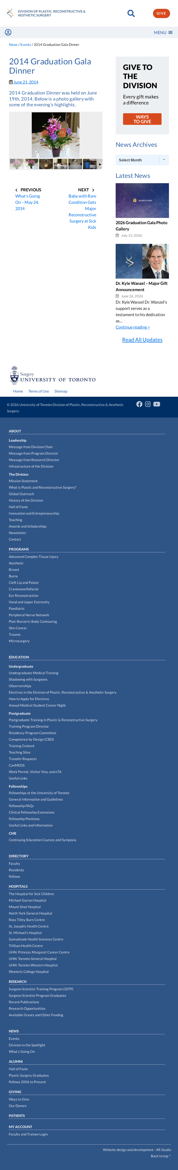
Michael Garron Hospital (27, 900)
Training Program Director (29, 726)
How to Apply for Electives (29, 699)
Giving (15, 1092)
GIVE (161, 13)
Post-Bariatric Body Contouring (33, 621)
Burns (13, 576)
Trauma (14, 634)
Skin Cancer (18, 628)
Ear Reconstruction (23, 595)
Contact (15, 539)
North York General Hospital (30, 913)
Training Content (22, 746)
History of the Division (26, 500)
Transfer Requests (23, 759)
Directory (19, 856)
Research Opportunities (27, 1008)
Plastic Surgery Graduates (29, 1075)
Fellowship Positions (24, 819)
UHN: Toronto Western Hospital (33, 965)
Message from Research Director (34, 460)
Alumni (16, 1061)
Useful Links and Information (31, 825)
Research (17, 981)
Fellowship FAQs (21, 806)
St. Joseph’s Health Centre (29, 926)
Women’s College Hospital (29, 971)
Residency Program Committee (32, 733)
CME (12, 833)
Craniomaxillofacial (23, 589)
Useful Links (18, 778)
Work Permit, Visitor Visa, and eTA (35, 772)
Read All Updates (142, 340)
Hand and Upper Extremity (29, 602)
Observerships (20, 686)
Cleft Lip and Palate (24, 582)
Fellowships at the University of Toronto (39, 793)
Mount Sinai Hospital (25, 907)
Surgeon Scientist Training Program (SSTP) (41, 989)
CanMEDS (17, 765)
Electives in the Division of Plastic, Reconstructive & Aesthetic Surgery (63, 692)
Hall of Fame (18, 507)
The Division (19, 474)
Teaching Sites (20, 752)
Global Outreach (21, 494)
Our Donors (18, 1106)
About (15, 431)
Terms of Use (39, 391)
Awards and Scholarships (28, 526)
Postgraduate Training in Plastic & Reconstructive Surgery (53, 720)
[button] (160, 32)
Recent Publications (24, 1002)
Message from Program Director (33, 453)
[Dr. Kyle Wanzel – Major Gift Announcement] (142, 277)
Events (14, 1038)
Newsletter (17, 533)
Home (18, 391)
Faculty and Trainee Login (28, 1134)
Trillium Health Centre (26, 946)
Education (19, 657)
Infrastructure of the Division (31, 466)
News (14, 1031)
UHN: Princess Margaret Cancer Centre (39, 952)
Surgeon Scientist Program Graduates (37, 995)
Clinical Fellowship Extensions (31, 812)
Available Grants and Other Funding (36, 1015)
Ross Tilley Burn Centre (27, 920)
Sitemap (60, 391)
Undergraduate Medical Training (33, 673)
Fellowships (18, 786)
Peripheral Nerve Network (29, 615)
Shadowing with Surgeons (28, 679)
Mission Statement (23, 481)
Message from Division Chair (31, 447)
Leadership (17, 440)
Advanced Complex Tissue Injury (33, 556)
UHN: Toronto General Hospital (33, 958)
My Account (20, 1127)
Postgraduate (20, 713)
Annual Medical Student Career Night (37, 705)
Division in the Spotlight (27, 1045)
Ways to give (142, 119)
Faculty (14, 863)
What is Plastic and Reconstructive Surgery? (42, 487)
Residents (16, 870)
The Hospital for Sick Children (31, 894)
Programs (19, 549)
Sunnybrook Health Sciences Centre (36, 939)
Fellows (14, 876)
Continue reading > (133, 327)
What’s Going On (22, 1051)
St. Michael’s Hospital (25, 933)
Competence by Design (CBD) (31, 739)
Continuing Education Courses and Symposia (42, 840)
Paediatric (17, 608)
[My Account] (8, 32)
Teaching (15, 520)
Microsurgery (19, 641)
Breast (14, 569)
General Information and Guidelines (36, 799)
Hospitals (18, 886)
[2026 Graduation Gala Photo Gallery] (142, 216)
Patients (17, 1115)
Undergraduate (21, 666)
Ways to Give (19, 1099)
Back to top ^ (161, 1156)
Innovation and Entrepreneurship (34, 513)
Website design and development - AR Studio (137, 1150)
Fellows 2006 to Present (27, 1082)
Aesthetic (16, 563)
